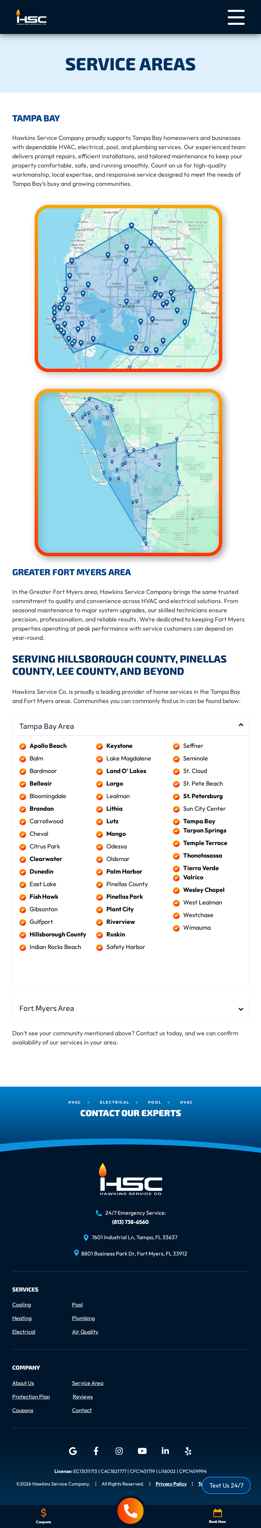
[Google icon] (73, 1451)
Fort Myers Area (46, 1007)
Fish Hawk (44, 896)
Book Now (217, 1521)
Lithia (114, 808)
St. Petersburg (203, 796)
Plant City (120, 909)
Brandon (42, 808)
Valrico (193, 877)
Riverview (120, 922)
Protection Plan (31, 1396)
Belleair (41, 783)
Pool (77, 1304)
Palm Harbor (124, 871)
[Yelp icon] (188, 1451)
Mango (116, 834)
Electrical (23, 1331)
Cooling (21, 1304)
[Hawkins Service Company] (31, 16)
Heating (22, 1318)
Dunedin (41, 871)
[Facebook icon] (96, 1451)
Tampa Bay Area (46, 725)
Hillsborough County (58, 934)
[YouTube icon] (142, 1451)
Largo (114, 783)
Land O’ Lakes (126, 771)
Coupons (22, 1409)
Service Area (87, 1382)
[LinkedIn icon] (165, 1451)
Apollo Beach (48, 746)
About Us (23, 1382)
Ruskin (115, 934)
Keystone (119, 746)
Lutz (112, 821)
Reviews (83, 1396)
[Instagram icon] (119, 1451)
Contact (82, 1409)
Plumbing (83, 1318)
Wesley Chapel (204, 890)
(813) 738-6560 (130, 1221)
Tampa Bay (199, 821)
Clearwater (46, 859)
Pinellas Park (124, 896)
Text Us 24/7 (226, 1485)
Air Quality (85, 1331)
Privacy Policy (171, 1484)
